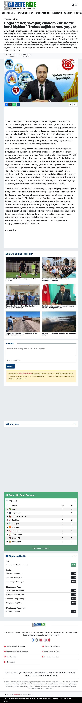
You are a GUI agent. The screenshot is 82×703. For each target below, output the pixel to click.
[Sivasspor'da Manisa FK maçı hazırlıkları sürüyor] (23, 267)
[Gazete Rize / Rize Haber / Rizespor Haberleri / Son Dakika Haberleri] (25, 5)
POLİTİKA (68, 13)
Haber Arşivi (11, 662)
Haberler (7, 19)
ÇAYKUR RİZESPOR (25, 13)
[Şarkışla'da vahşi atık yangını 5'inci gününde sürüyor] (59, 322)
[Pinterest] (41, 640)
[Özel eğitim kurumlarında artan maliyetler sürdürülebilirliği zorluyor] (59, 294)
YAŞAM (34, 676)
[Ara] (73, 5)
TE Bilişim (16, 694)
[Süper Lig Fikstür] (75, 556)
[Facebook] (33, 640)
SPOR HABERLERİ (43, 13)
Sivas (15, 19)
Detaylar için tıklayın (41, 548)
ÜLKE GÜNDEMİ (51, 676)
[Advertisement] (41, 404)
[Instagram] (45, 640)
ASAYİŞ (41, 676)
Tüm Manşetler (11, 657)
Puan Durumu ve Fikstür (52, 651)
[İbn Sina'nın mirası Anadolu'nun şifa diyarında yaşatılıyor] (59, 267)
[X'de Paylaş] (10, 104)
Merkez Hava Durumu (52, 646)
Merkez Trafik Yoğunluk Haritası (17, 651)
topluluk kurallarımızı (25, 373)
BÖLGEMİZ (57, 13)
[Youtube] (49, 640)
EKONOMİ (72, 673)
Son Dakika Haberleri (51, 657)
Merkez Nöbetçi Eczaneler (16, 646)
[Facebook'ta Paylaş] (6, 104)
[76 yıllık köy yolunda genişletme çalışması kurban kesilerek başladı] (23, 322)
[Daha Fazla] (18, 104)
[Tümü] (75, 424)
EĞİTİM (27, 676)
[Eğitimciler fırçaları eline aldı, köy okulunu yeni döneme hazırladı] (23, 294)
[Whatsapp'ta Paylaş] (14, 104)
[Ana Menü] (76, 5)
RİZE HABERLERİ (8, 13)
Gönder (10, 366)
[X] (37, 640)
